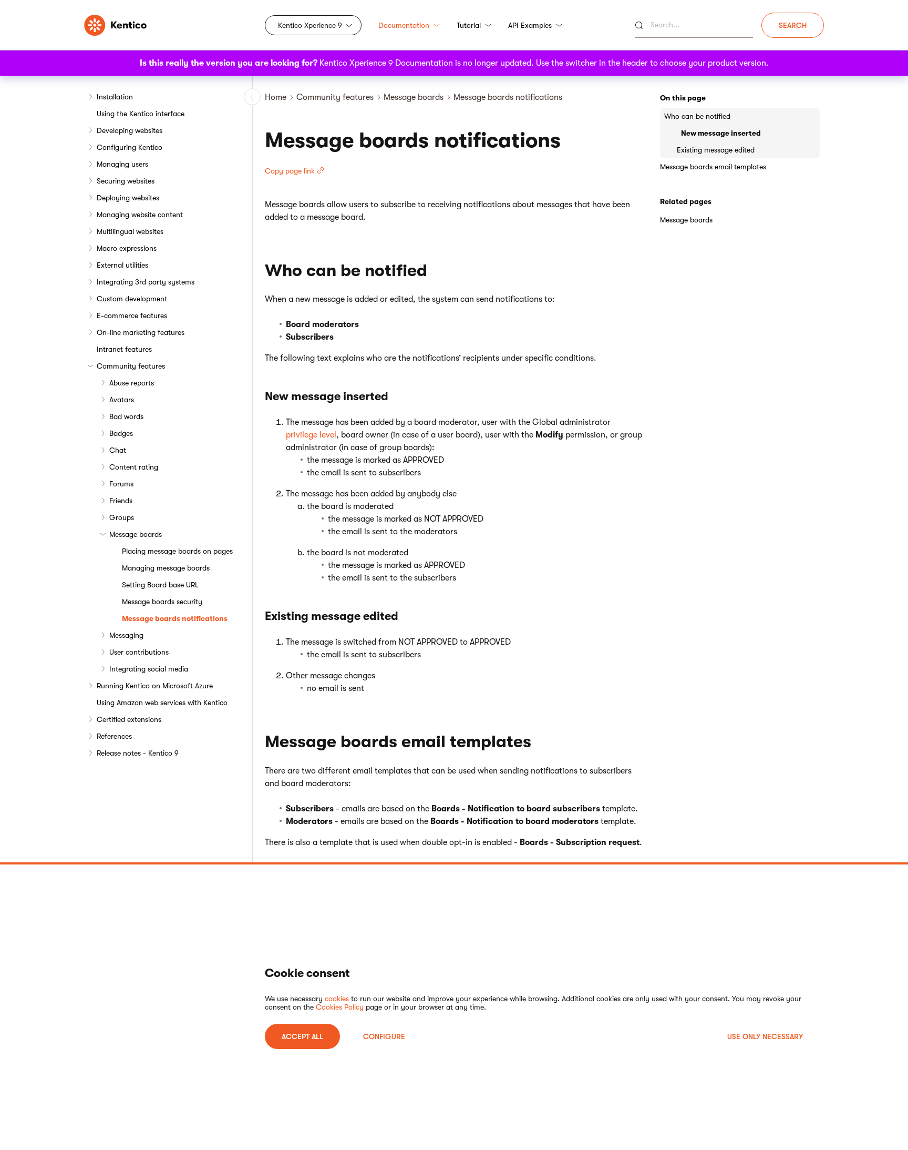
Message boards (135, 534)
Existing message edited (716, 150)
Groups (121, 517)
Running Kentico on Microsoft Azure (155, 685)
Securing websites (125, 181)
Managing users (122, 164)
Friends (120, 500)
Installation (115, 97)
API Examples (530, 25)
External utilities (122, 265)
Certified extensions (129, 719)
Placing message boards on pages (177, 551)
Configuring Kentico (129, 147)
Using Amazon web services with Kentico (162, 702)
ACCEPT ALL (302, 1036)
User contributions (139, 652)
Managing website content (140, 214)
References (114, 736)
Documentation (403, 25)
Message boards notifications (175, 618)
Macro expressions (127, 248)
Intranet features (124, 349)
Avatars (121, 399)
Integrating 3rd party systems (145, 282)
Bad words (126, 416)
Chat (117, 450)
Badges (121, 433)
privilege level (311, 435)
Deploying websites (128, 198)
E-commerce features (132, 315)
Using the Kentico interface (140, 113)
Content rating (133, 467)
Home (275, 97)
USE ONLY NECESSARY (765, 1036)
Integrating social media (148, 669)
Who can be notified (697, 116)
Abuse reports (131, 383)
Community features (131, 366)
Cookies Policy (340, 1007)
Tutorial (469, 25)
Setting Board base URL (160, 585)
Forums (121, 484)
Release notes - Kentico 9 (138, 753)
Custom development (132, 298)
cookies (337, 998)
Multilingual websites (130, 231)
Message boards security (162, 601)
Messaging (126, 635)
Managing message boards (166, 568)
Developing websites (129, 130)
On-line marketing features (140, 332)
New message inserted (721, 133)
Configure (384, 1036)
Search (793, 25)
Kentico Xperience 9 (310, 25)
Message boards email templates (713, 166)
